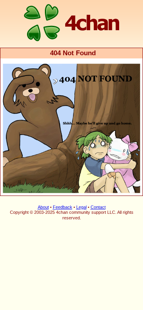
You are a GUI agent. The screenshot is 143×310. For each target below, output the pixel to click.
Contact (98, 207)
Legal (81, 207)
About (43, 207)
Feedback (62, 207)
